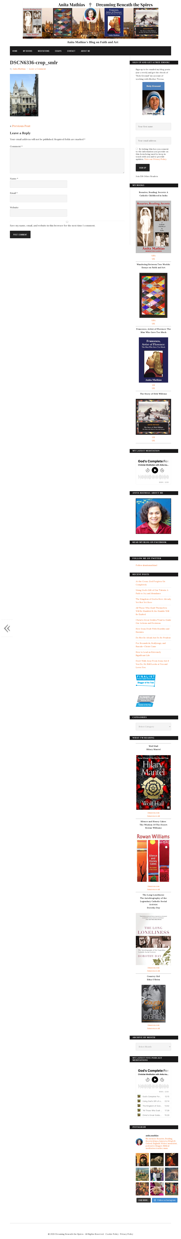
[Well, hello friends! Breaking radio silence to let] (171, 1159)
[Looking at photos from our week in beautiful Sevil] (142, 1159)
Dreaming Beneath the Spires (69, 1234)
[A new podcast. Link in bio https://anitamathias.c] (171, 1188)
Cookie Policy (111, 1234)
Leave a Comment (37, 69)
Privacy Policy (126, 1234)
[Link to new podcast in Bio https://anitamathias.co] (142, 1188)
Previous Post (21, 126)
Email (14, 193)
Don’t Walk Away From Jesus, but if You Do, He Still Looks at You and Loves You (152, 664)
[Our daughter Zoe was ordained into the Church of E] (156, 1174)
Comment (16, 146)
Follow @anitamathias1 (146, 565)
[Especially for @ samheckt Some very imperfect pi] (156, 1188)
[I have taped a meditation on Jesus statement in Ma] (171, 1174)
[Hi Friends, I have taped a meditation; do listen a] (142, 1174)
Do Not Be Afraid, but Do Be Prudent (153, 637)
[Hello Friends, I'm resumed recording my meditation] (156, 1159)
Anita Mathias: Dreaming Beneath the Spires (90, 21)
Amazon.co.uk (153, 816)
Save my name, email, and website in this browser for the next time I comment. (52, 225)
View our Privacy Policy (155, 159)
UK (153, 259)
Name (14, 178)
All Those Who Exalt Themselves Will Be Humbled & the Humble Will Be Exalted (152, 611)
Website (14, 207)
